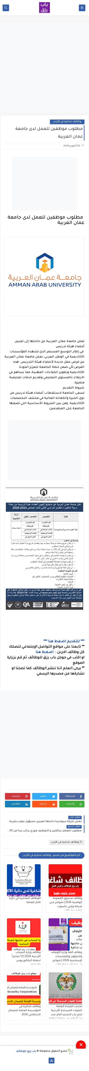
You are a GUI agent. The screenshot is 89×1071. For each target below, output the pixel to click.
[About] (45, 1060)
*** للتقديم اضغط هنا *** (63, 642)
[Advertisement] (44, 67)
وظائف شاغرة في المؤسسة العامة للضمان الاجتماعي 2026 (24, 1010)
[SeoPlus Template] (70, 1051)
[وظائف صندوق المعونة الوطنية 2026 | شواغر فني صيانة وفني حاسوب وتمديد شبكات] (65, 880)
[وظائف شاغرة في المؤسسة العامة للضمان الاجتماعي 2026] (24, 988)
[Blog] (38, 1060)
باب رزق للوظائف (26, 1051)
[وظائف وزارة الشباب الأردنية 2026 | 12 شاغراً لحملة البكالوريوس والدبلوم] (24, 934)
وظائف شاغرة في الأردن (67, 121)
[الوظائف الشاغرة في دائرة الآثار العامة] (24, 880)
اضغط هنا (45, 652)
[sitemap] (51, 1060)
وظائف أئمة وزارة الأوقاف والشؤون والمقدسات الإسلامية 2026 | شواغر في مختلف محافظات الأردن (66, 960)
